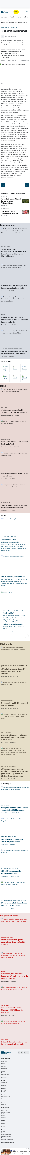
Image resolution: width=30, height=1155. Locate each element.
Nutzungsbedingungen (6, 1136)
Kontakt (3, 1131)
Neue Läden (4, 1076)
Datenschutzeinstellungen (7, 1142)
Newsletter (3, 1102)
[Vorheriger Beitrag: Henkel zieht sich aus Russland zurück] (3, 185)
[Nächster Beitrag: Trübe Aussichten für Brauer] (27, 185)
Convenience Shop (5, 1112)
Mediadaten (4, 1126)
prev (22, 636)
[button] (8, 36)
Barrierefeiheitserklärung (7, 1139)
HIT (2, 1098)
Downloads (3, 1104)
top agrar (3, 1115)
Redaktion (3, 1091)
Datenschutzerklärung (6, 1134)
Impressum (3, 1132)
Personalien (4, 1068)
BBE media (3, 1108)
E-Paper (3, 1123)
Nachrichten (4, 1072)
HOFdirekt (3, 1117)
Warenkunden (4, 1077)
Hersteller (3, 1064)
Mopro (19, 17)
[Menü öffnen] (26, 11)
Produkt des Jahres (5, 1096)
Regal (2, 1113)
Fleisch (12, 17)
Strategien (4, 17)
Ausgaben (3, 1121)
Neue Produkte (4, 1083)
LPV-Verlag (3, 1090)
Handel (3, 1063)
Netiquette (3, 1137)
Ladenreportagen (5, 1074)
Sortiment (3, 1066)
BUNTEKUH (4, 1110)
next (27, 636)
